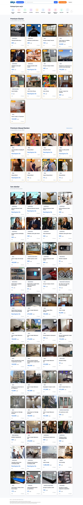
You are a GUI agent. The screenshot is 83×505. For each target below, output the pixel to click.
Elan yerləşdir (63, 2)
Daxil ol (70, 2)
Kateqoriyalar (20, 2)
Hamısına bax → (69, 128)
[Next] (72, 11)
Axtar (56, 2)
